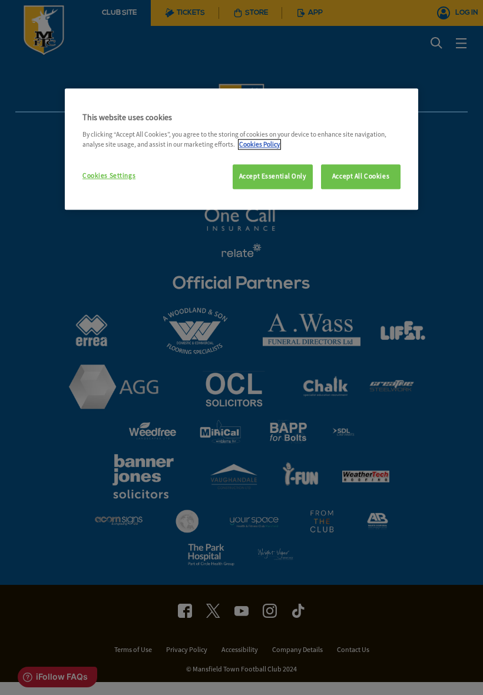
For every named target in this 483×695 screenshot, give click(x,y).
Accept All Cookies (360, 176)
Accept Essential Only (272, 176)
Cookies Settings (108, 175)
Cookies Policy (259, 144)
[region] (241, 149)
